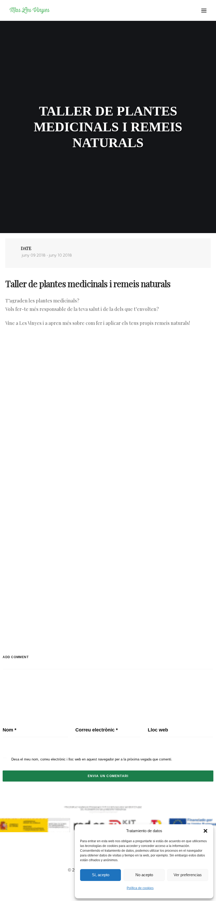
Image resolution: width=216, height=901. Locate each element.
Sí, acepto (100, 875)
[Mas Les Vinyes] (29, 10)
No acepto (144, 875)
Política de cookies (140, 888)
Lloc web (158, 730)
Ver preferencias (188, 875)
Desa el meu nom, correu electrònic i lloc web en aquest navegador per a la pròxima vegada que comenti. (91, 759)
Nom (9, 730)
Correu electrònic (96, 730)
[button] (205, 830)
